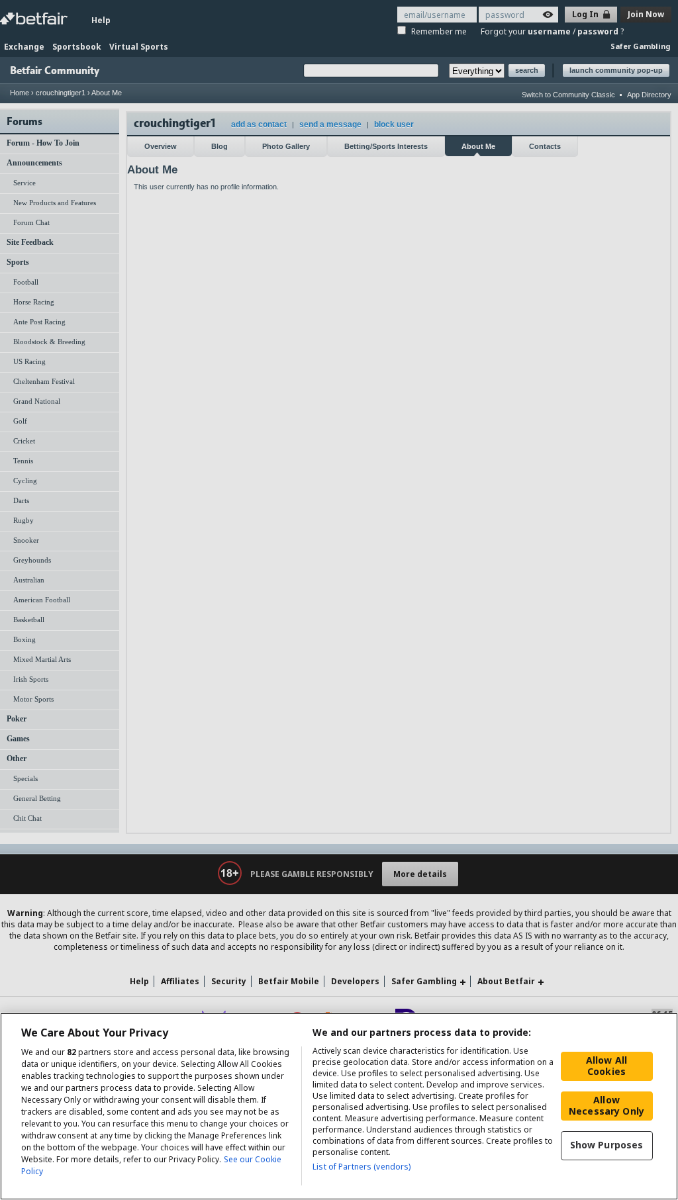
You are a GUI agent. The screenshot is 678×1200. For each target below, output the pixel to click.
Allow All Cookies (606, 1066)
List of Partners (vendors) (362, 1166)
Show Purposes (607, 1144)
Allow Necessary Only (606, 1105)
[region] (339, 1106)
